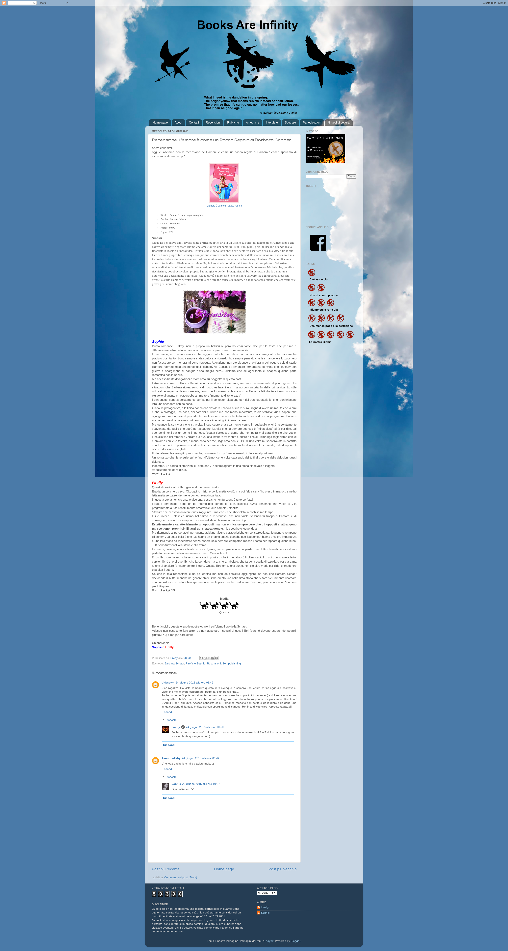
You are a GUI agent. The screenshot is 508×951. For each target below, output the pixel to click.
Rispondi (167, 712)
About (178, 122)
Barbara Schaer (174, 663)
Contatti (194, 122)
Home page (160, 122)
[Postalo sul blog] (205, 658)
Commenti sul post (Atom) (180, 877)
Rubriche (233, 122)
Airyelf (269, 940)
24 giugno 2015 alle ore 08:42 (194, 682)
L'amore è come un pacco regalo (224, 205)
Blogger (295, 940)
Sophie (176, 783)
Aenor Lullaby (171, 758)
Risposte (171, 719)
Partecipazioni (312, 122)
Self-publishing (231, 663)
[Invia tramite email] (201, 658)
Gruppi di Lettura (338, 122)
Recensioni (213, 122)
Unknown (168, 682)
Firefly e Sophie (195, 663)
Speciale (290, 122)
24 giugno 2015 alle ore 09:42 (200, 758)
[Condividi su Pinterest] (216, 658)
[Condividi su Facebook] (213, 658)
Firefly (175, 727)
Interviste (272, 122)
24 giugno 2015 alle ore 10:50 (205, 727)
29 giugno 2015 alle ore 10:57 (201, 783)
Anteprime (252, 122)
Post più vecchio (282, 869)
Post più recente (166, 869)
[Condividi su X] (209, 658)
